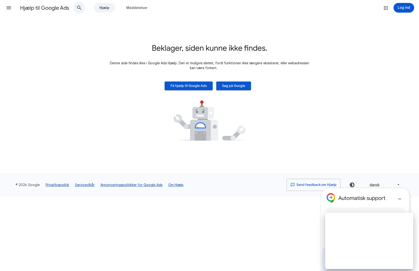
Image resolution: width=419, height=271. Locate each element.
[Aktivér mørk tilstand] (352, 185)
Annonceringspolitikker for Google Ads (131, 185)
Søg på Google (233, 86)
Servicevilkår (85, 185)
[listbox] (383, 185)
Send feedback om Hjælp (316, 185)
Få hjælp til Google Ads (188, 86)
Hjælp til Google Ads (44, 8)
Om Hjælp (176, 185)
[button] (9, 8)
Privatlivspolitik (57, 185)
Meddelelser (137, 8)
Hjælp (104, 8)
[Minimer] (399, 197)
